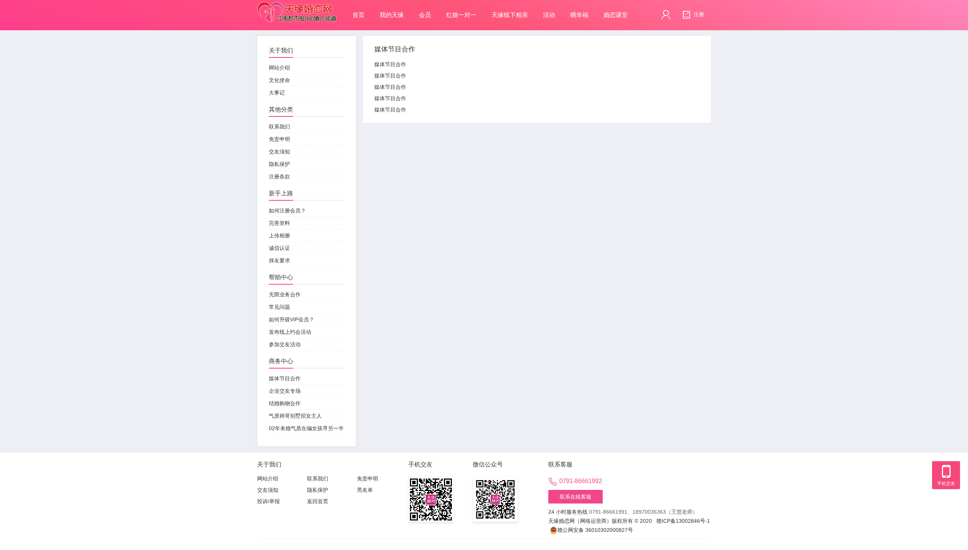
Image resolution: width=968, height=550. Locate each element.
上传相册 (279, 235)
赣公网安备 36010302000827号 (595, 530)
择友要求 (279, 260)
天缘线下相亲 (510, 15)
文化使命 (279, 80)
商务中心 (281, 361)
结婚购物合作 (285, 403)
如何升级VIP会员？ (291, 319)
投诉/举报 (268, 501)
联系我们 (279, 127)
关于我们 (281, 50)
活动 (549, 15)
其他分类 (281, 109)
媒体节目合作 (285, 378)
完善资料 (279, 223)
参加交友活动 (285, 344)
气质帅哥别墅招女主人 (295, 416)
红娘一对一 (461, 15)
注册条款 (279, 177)
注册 (698, 14)
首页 (358, 15)
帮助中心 (281, 277)
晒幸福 (579, 15)
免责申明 (279, 139)
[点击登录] (665, 14)
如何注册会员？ (287, 211)
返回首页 (317, 501)
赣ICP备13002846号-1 (683, 521)
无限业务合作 (285, 294)
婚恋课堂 (615, 15)
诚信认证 (279, 248)
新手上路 (281, 193)
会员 (425, 15)
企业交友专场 (285, 391)
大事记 (277, 93)
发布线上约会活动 (290, 332)
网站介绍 (279, 68)
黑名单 (365, 490)
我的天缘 (392, 15)
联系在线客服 (575, 497)
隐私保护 (279, 164)
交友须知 (279, 152)
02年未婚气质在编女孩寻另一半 (306, 428)
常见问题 (279, 307)
